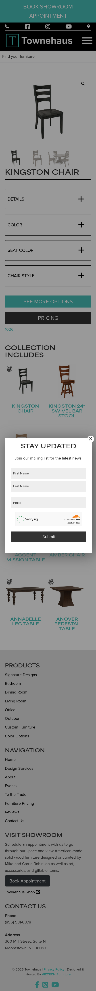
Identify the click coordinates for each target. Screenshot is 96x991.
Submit (48, 537)
